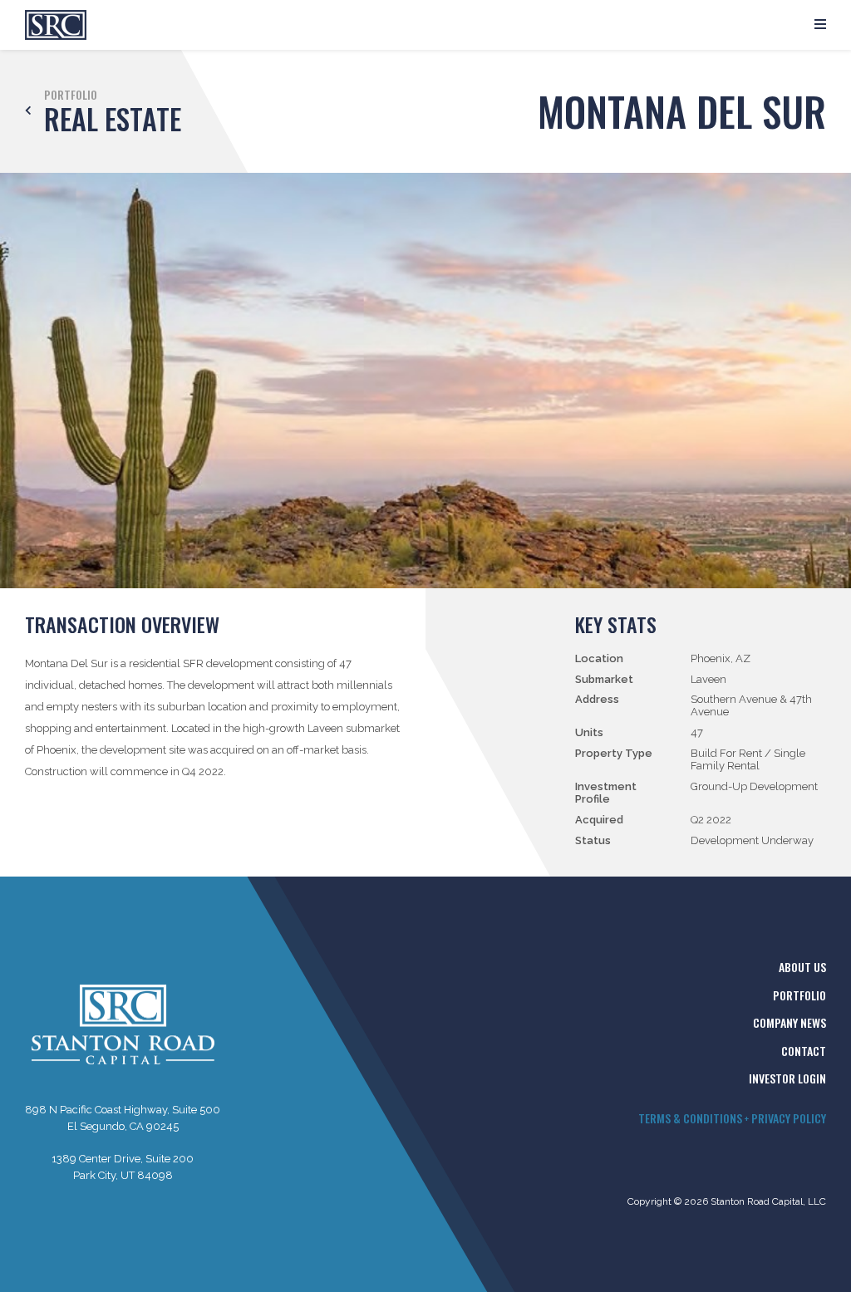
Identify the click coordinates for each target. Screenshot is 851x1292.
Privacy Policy (788, 1118)
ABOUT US (802, 966)
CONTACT (803, 1050)
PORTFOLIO (799, 995)
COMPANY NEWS (789, 1022)
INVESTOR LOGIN (787, 1078)
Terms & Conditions (690, 1118)
